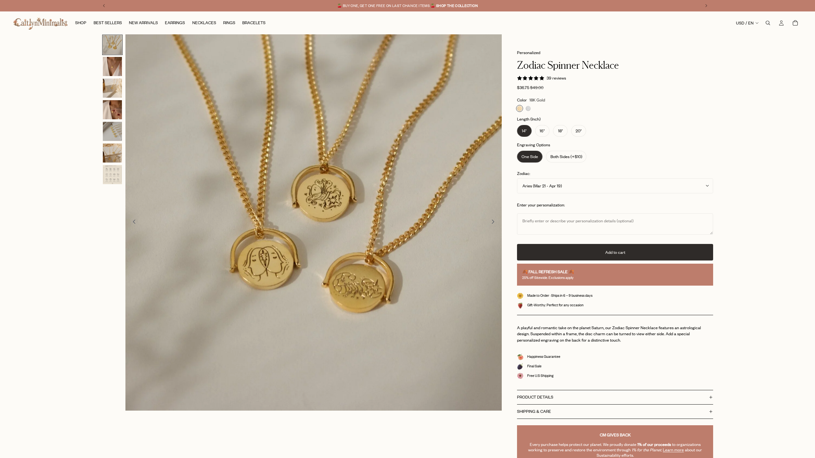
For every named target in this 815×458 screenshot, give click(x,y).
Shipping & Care (534, 411)
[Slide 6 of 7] (112, 153)
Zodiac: (523, 173)
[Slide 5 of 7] (112, 131)
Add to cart (615, 252)
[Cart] (795, 23)
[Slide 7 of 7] (112, 174)
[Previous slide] (132, 223)
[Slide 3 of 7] (112, 88)
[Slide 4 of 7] (112, 109)
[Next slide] (495, 223)
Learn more (673, 450)
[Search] (768, 23)
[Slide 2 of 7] (112, 66)
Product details (535, 397)
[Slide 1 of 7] (112, 44)
